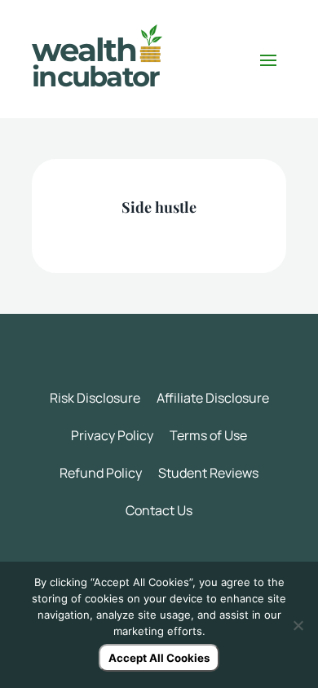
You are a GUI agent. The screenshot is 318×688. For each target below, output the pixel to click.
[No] (297, 625)
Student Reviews (208, 473)
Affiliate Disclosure (213, 398)
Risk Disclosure (95, 398)
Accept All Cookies (159, 657)
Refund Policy (101, 473)
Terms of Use (208, 435)
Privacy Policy (112, 435)
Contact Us (159, 510)
